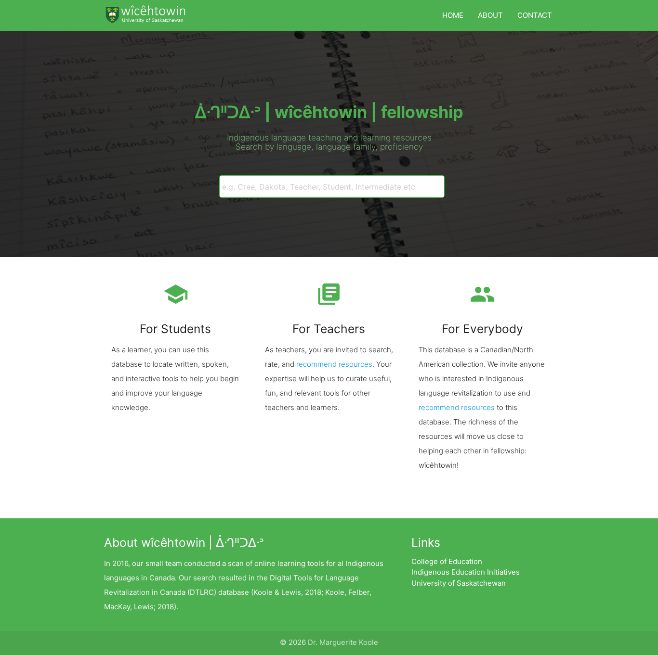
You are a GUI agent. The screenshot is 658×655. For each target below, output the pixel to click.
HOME (452, 15)
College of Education (446, 561)
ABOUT (490, 15)
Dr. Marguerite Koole (343, 642)
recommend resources (334, 364)
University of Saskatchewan (458, 583)
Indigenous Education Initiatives (465, 572)
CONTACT (534, 15)
